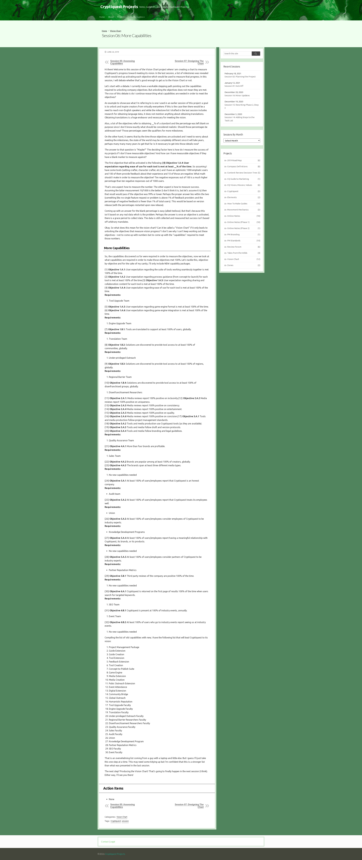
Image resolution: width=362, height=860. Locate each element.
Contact (105, 841)
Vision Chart (115, 31)
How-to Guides (136, 17)
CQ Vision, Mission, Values (243, 185)
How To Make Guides (243, 203)
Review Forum (243, 247)
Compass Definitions (243, 166)
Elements (243, 197)
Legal (112, 841)
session (125, 821)
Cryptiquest (116, 821)
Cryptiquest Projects (115, 854)
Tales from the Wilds (243, 253)
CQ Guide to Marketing (243, 179)
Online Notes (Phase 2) (243, 228)
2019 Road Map (243, 160)
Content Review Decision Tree (243, 172)
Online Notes (243, 216)
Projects (121, 17)
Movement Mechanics (243, 209)
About (111, 17)
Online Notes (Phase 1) (243, 222)
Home (102, 17)
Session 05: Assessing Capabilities (122, 62)
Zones (243, 265)
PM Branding (243, 234)
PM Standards (243, 240)
